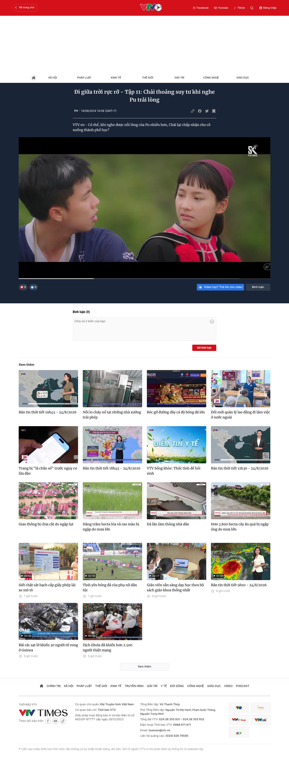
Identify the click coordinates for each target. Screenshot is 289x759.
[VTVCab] (260, 720)
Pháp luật (84, 77)
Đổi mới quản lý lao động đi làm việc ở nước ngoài (240, 414)
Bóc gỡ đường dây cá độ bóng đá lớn (176, 412)
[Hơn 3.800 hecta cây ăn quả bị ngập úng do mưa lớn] (240, 500)
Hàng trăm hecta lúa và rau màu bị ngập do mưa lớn (111, 526)
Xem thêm (26, 365)
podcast (242, 686)
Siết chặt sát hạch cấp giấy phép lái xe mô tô (47, 587)
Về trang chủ (26, 7)
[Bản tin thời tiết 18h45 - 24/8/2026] (112, 444)
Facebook (203, 7)
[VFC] (239, 708)
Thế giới (147, 77)
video (228, 686)
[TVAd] (260, 708)
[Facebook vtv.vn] (48, 721)
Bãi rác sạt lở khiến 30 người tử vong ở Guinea (48, 647)
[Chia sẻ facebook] (199, 111)
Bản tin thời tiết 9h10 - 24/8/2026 (239, 585)
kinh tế (115, 686)
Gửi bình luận (204, 347)
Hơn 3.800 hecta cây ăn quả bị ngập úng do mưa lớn (240, 526)
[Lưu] (214, 111)
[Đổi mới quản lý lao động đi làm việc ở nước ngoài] (240, 388)
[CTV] (239, 720)
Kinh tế (116, 77)
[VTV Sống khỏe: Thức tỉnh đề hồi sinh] (176, 444)
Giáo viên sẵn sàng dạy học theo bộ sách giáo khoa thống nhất (175, 587)
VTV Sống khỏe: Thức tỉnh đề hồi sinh (173, 471)
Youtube (223, 7)
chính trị (54, 686)
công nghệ (195, 686)
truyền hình (134, 686)
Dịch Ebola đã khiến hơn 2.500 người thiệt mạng (108, 647)
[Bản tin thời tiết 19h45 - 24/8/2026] (48, 388)
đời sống (177, 686)
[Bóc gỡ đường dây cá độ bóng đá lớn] (176, 388)
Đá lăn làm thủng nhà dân (168, 524)
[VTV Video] (151, 8)
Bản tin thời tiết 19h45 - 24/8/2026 (47, 412)
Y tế (164, 686)
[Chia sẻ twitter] (206, 111)
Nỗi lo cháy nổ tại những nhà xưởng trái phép (112, 414)
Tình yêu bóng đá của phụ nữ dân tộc (110, 587)
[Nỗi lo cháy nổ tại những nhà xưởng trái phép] (112, 388)
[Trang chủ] (41, 686)
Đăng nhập (269, 7)
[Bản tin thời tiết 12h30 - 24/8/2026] (240, 444)
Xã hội (52, 77)
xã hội (68, 686)
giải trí (152, 686)
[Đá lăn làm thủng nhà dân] (176, 500)
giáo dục (214, 686)
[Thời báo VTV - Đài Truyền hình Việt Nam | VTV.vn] (44, 712)
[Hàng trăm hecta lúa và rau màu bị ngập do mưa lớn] (112, 500)
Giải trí (179, 77)
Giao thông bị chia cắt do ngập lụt (46, 524)
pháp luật (84, 686)
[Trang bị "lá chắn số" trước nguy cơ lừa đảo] (48, 444)
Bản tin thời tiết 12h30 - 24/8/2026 (239, 468)
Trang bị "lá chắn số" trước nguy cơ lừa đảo (48, 471)
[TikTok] (63, 721)
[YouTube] (55, 721)
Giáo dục (243, 77)
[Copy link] (192, 111)
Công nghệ (211, 77)
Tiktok (241, 7)
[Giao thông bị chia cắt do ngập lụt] (48, 500)
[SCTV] (239, 732)
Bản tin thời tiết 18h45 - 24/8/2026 (112, 468)
